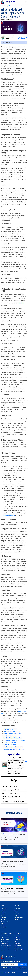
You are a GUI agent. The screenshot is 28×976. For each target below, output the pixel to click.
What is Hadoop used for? (10, 790)
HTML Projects (17, 939)
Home (2, 5)
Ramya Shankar (10, 36)
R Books (16, 919)
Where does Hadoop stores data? (13, 802)
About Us (3, 967)
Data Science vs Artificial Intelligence (13, 749)
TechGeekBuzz (10, 956)
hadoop (8, 5)
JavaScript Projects (18, 947)
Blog (5, 5)
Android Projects (18, 945)
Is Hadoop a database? (9, 786)
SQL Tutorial (3, 912)
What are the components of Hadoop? (11, 797)
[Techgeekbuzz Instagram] (25, 972)
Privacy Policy (14, 967)
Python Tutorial (3, 908)
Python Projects (18, 935)
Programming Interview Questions (5, 950)
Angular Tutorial (4, 927)
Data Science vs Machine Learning (13, 747)
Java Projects (17, 941)
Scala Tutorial (3, 928)
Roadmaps (15, 969)
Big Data (21, 303)
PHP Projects (17, 943)
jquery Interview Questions (6, 945)
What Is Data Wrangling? (10, 729)
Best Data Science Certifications (12, 738)
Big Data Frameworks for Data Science (14, 740)
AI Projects (17, 950)
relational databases (9, 515)
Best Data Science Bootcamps (12, 733)
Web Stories (23, 969)
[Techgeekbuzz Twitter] (26, 972)
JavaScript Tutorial (4, 913)
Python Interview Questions (6, 935)
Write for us (9, 969)
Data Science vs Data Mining (11, 731)
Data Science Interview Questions (5, 948)
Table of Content (7, 43)
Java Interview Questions (6, 941)
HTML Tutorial (3, 917)
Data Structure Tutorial (5, 921)
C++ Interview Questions (5, 937)
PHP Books (17, 915)
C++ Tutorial (3, 910)
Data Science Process (9, 742)
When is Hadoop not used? (10, 793)
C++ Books (17, 910)
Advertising (8, 967)
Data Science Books (19, 917)
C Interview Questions (5, 939)
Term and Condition (22, 967)
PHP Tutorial (3, 919)
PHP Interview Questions (5, 943)
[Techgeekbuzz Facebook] (23, 972)
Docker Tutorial (4, 923)
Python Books (17, 908)
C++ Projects (17, 937)
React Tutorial (3, 930)
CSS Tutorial (3, 915)
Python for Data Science (10, 744)
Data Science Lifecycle (9, 736)
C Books (16, 912)
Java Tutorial (3, 925)
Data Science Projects (19, 949)
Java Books (17, 913)
